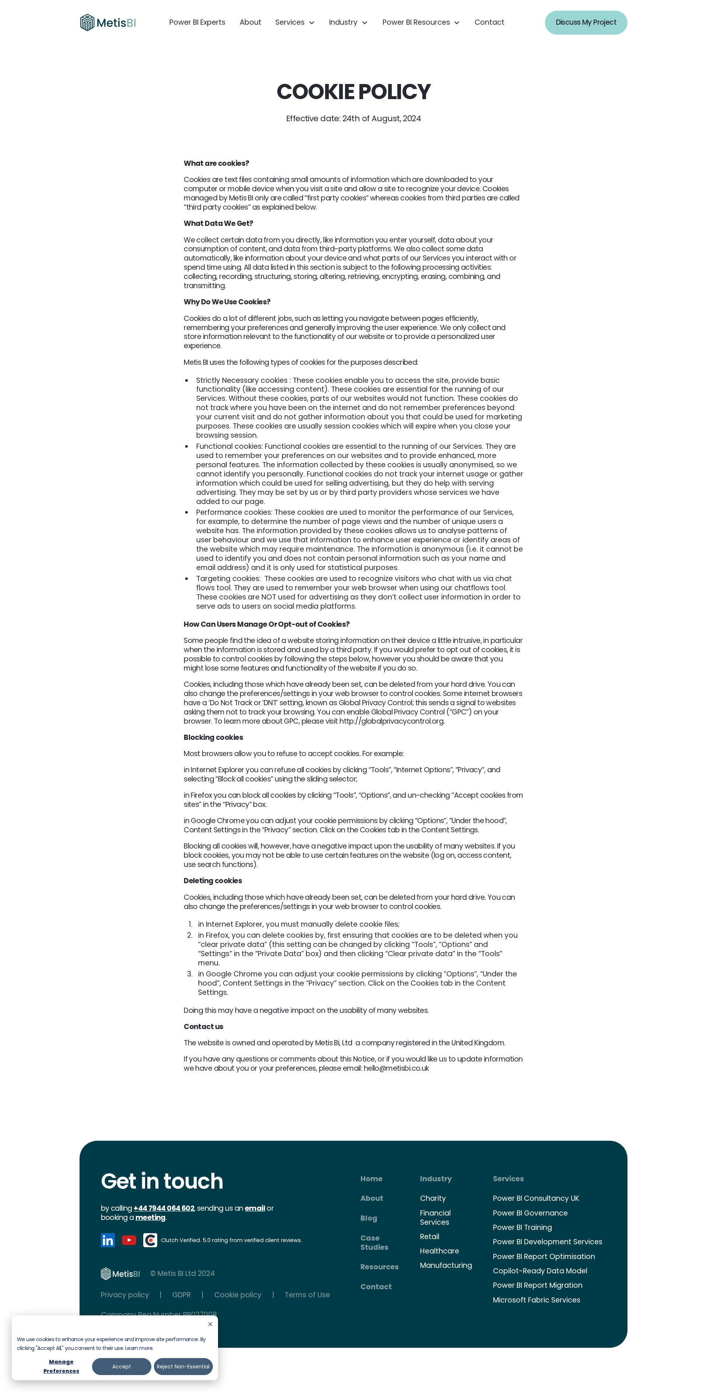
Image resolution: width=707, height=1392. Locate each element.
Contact (489, 22)
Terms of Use (307, 1295)
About (250, 22)
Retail (429, 1237)
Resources (379, 1267)
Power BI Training (522, 1227)
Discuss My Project (586, 22)
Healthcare (439, 1251)
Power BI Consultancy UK (536, 1198)
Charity (433, 1198)
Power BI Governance (530, 1213)
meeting (151, 1218)
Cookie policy (237, 1295)
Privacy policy (125, 1295)
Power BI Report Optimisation (544, 1257)
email (255, 1208)
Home (371, 1179)
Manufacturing (446, 1265)
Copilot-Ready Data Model (540, 1271)
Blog (368, 1218)
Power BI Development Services (547, 1242)
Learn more (138, 1348)
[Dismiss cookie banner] (210, 1325)
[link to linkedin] (108, 1240)
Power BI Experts (197, 22)
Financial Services (435, 1217)
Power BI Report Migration (538, 1285)
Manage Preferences (61, 1366)
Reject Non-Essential (183, 1366)
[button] (295, 22)
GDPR (181, 1295)
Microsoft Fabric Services (536, 1300)
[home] (108, 22)
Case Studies (374, 1242)
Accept (121, 1366)
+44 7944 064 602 (164, 1208)
